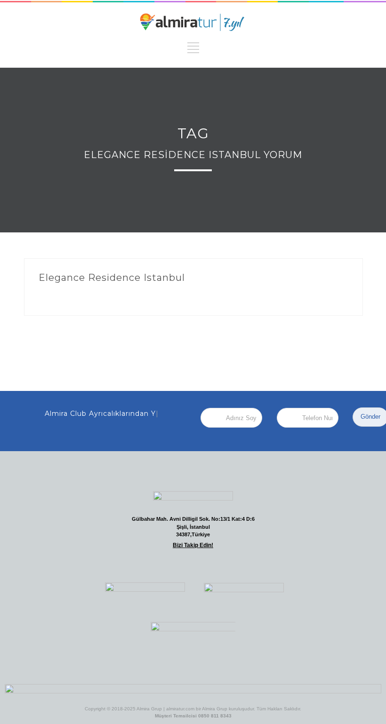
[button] (126, 563)
